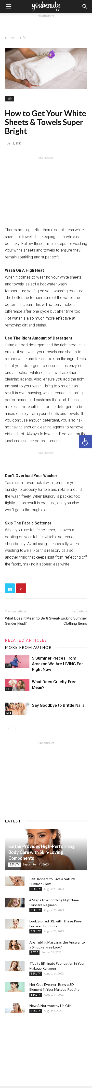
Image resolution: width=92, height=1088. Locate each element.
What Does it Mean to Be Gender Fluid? (25, 621)
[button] (85, 441)
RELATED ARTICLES (26, 640)
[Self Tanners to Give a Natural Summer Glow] (15, 881)
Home (10, 37)
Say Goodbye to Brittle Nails (58, 705)
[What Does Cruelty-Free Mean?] (17, 685)
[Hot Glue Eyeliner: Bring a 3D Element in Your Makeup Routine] (15, 987)
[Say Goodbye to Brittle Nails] (17, 709)
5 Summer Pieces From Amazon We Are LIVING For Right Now (57, 664)
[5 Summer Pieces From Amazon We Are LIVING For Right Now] (17, 661)
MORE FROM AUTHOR (28, 647)
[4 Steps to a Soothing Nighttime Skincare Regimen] (15, 902)
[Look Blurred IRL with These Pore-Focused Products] (15, 924)
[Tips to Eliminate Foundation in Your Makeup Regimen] (15, 966)
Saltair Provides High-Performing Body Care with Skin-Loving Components (41, 852)
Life (23, 37)
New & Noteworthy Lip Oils (50, 1005)
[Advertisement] (46, 24)
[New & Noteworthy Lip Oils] (15, 1008)
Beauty (14, 864)
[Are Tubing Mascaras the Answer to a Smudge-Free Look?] (15, 945)
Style (34, 952)
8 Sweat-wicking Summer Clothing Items (66, 621)
